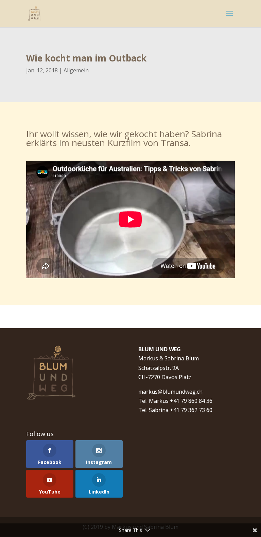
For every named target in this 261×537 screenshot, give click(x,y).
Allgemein (76, 70)
